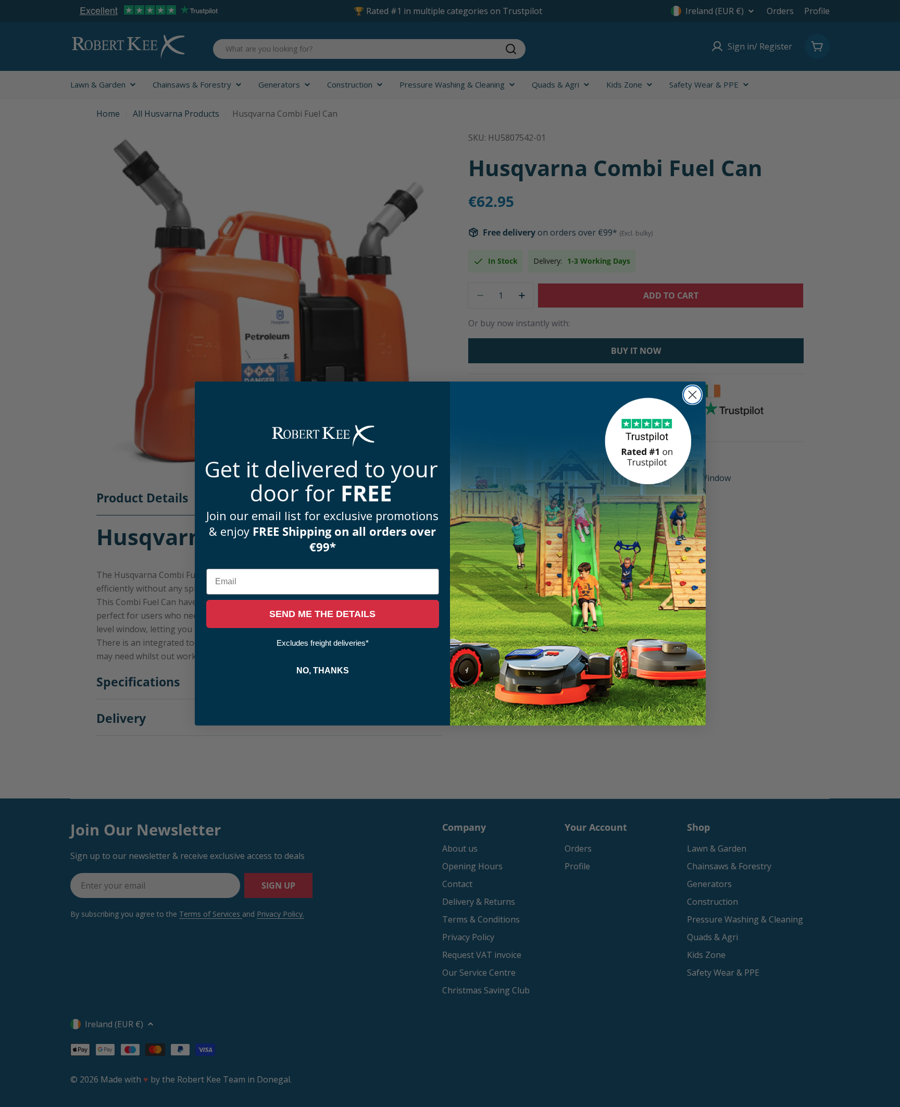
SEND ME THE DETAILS (322, 614)
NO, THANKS (322, 671)
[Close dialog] (692, 395)
